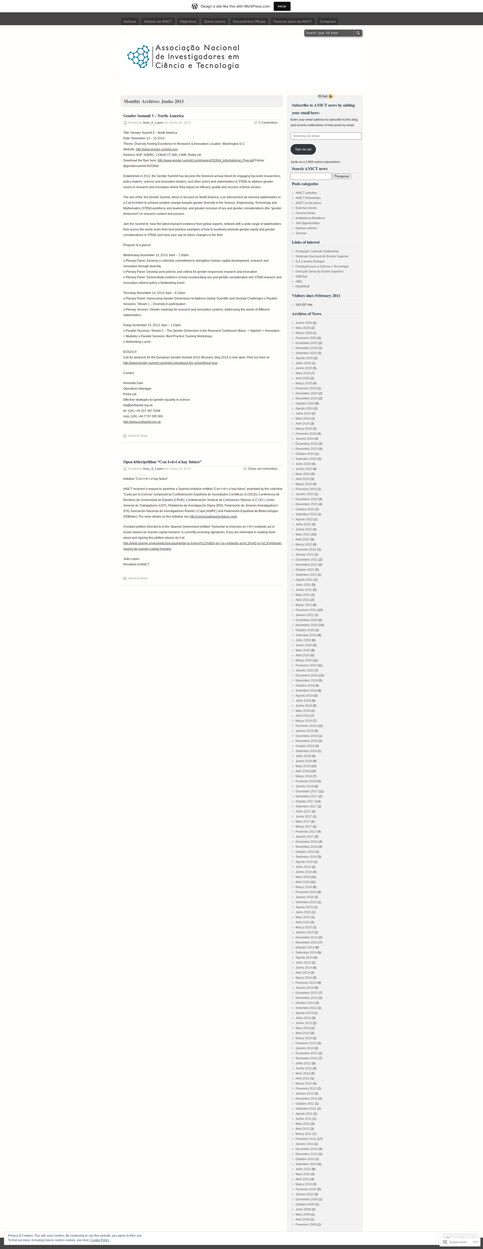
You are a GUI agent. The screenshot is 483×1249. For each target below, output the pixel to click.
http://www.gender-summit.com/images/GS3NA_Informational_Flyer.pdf (205, 160)
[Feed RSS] (325, 96)
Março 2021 (304, 605)
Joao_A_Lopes (153, 122)
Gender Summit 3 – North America (153, 115)
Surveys (301, 233)
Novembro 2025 (307, 348)
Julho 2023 (303, 464)
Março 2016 (304, 887)
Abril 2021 (303, 600)
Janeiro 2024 (305, 439)
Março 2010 (304, 1184)
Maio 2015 (303, 917)
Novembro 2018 (307, 741)
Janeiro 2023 (305, 494)
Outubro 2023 (305, 454)
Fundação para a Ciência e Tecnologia (322, 266)
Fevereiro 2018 (306, 781)
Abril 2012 (303, 1078)
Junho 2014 (304, 967)
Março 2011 (304, 1134)
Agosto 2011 (304, 1114)
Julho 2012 (303, 1063)
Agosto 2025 (304, 358)
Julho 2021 (303, 585)
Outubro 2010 (305, 1159)
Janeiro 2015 (305, 932)
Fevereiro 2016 (306, 892)
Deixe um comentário (262, 468)
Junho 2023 (304, 469)
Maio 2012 (303, 1073)
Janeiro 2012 (305, 1093)
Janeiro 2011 (304, 1144)
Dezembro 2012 (307, 1053)
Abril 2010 (303, 1179)
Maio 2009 (303, 1214)
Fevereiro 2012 (306, 1088)
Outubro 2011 (305, 1103)
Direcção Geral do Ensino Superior (319, 271)
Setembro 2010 (306, 1164)
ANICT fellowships (308, 198)
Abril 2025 (303, 378)
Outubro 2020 (305, 630)
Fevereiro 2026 (306, 338)
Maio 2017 (303, 821)
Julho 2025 (303, 363)
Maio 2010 (303, 1174)
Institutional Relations (310, 218)
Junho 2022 (304, 529)
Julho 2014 (303, 962)
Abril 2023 (303, 479)
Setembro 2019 (306, 690)
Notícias (130, 21)
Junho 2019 (304, 705)
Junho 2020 (304, 645)
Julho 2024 (303, 413)
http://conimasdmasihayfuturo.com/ (213, 516)
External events (306, 208)
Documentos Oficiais (249, 21)
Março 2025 (304, 383)
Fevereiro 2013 (306, 1043)
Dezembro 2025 (307, 343)
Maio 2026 (303, 328)
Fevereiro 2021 (306, 610)
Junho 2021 (304, 590)
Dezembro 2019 (307, 675)
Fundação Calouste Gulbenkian (317, 251)
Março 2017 (304, 826)
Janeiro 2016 (305, 897)
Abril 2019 (303, 716)
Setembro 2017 (306, 806)
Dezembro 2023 (307, 444)
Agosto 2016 (304, 862)
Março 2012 (304, 1083)
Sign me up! (303, 149)
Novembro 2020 (307, 625)
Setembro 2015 (306, 902)
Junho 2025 (304, 368)
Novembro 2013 (307, 998)
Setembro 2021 (306, 575)
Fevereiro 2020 (306, 665)
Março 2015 (304, 927)
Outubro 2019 (305, 685)
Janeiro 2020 (305, 670)
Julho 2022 (303, 524)
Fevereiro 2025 (306, 388)
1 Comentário (268, 122)
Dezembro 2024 (307, 393)
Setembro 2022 (306, 514)
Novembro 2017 (307, 796)
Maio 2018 (303, 766)
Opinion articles (306, 228)
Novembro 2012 (307, 1058)
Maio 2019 (303, 711)
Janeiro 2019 (305, 731)
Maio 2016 (303, 877)
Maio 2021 (303, 595)
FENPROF (303, 286)
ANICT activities (306, 193)
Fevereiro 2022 (306, 549)
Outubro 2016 (305, 852)
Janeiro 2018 (305, 786)
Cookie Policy (99, 1240)
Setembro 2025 (306, 353)
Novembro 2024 (307, 398)
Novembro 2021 (307, 564)
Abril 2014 (303, 972)
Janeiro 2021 (305, 615)
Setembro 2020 (306, 635)
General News (138, 435)
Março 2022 (304, 544)
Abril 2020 (303, 655)
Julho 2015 (303, 912)
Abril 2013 (303, 1033)
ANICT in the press (308, 203)
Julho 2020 (303, 640)
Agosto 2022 (304, 519)
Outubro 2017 (305, 801)
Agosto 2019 (304, 695)
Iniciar (282, 6)
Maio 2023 (303, 474)
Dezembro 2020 (307, 620)
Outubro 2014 (305, 947)
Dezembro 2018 (307, 736)
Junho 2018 (304, 761)
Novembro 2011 (306, 1098)
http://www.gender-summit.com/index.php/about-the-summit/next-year (170, 363)
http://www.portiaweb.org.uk (142, 422)
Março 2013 (304, 1038)
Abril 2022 (303, 539)
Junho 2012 (304, 1068)
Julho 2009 (303, 1209)
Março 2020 (304, 660)
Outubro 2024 (305, 403)
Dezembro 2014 (307, 937)
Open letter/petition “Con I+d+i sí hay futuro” (162, 461)
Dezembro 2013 (307, 993)
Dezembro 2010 (307, 1149)
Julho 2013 (303, 1018)
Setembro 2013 (306, 1008)
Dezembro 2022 (307, 499)
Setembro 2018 (306, 751)
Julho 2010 (303, 1169)
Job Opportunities (308, 223)
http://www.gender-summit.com (157, 149)
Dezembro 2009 (307, 1199)
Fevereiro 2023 (306, 489)
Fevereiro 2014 (306, 983)
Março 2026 (304, 333)
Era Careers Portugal (310, 261)
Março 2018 (304, 776)
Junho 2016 (304, 872)
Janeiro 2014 (305, 988)
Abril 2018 (303, 771)
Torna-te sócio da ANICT (292, 21)
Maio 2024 (303, 418)
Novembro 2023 (307, 449)
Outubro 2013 (305, 1003)
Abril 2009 (303, 1219)
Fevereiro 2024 (306, 433)
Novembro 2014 (307, 942)
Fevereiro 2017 (306, 831)
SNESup (301, 276)
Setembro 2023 (306, 459)
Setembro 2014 (306, 952)
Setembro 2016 (306, 857)
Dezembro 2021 (307, 559)
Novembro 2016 (307, 847)
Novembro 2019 (307, 680)
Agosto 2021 (304, 580)
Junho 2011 (304, 1119)
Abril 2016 (303, 882)
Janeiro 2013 (305, 1048)
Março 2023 (304, 484)
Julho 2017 (303, 811)
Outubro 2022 (305, 509)
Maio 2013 (303, 1028)
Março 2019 (304, 721)
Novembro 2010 (307, 1154)
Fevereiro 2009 (306, 1224)
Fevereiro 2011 (306, 1139)
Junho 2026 (304, 323)
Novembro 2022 (307, 504)
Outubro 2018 (305, 746)
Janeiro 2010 (305, 1194)
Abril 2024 (303, 423)
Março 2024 (304, 428)
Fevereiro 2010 (306, 1189)
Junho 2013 (304, 1023)
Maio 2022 (303, 534)
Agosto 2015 (304, 907)
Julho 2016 (303, 867)
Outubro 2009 (305, 1204)
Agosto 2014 (304, 957)
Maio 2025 (303, 373)
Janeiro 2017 (305, 836)
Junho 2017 (304, 816)
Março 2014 (304, 978)
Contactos (328, 21)
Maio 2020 (303, 650)
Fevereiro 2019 (306, 726)
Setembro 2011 (306, 1108)
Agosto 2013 (304, 1013)
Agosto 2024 (304, 408)
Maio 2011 (303, 1124)
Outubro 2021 (305, 569)
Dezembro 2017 (307, 791)
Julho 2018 (303, 756)
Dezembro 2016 (307, 841)
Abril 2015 (303, 922)
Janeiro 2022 (305, 554)
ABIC (299, 281)
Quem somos (214, 21)
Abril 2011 (302, 1129)
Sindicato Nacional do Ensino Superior (322, 256)
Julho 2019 (303, 700)
